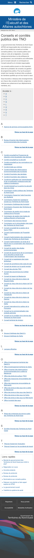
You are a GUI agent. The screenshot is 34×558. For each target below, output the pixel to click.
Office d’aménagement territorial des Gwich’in (16, 363)
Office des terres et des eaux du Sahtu (16, 395)
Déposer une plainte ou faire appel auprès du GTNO (15, 483)
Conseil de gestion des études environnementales (14, 249)
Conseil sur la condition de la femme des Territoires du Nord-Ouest (17, 316)
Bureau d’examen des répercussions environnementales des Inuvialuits (16, 141)
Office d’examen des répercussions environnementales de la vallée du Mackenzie (15, 371)
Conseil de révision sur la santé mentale (17, 266)
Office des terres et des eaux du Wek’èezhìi (18, 398)
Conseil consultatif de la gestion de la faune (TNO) (16, 229)
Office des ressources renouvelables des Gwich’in (17, 380)
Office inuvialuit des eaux (12, 400)
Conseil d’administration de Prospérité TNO (17, 233)
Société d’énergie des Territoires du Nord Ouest (17, 430)
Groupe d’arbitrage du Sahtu (13, 336)
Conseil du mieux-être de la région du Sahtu (16, 303)
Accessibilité (9, 508)
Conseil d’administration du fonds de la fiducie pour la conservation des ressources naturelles (18, 244)
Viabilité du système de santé (13, 490)
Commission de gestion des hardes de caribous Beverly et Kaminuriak (17, 217)
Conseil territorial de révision (13, 320)
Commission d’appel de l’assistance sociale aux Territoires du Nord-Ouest (16, 201)
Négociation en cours (10, 467)
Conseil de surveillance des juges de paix (18, 264)
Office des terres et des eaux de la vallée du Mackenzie (17, 389)
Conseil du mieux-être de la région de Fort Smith (18, 284)
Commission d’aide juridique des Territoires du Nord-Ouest (18, 191)
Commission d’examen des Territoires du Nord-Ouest (17, 208)
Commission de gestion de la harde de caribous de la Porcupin (17, 212)
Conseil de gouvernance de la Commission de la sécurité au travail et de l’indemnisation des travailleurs (18, 255)
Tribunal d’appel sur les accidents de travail (18, 446)
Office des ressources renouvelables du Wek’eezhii (17, 384)
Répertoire (8, 502)
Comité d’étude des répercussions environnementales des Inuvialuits (15, 170)
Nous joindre (25, 502)
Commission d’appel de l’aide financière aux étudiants (17, 196)
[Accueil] (17, 11)
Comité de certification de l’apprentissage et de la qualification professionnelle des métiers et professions (18, 181)
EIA (10, 30)
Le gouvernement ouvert (11, 487)
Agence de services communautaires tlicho (18, 127)
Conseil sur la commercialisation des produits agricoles (16, 312)
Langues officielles (10, 349)
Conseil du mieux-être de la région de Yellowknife (16, 294)
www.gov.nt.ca (4, 30)
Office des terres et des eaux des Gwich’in (18, 392)
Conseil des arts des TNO (12, 269)
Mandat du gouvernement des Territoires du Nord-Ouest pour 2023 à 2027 (16, 462)
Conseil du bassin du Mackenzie (15, 276)
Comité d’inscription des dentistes (15, 174)
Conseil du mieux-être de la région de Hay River (18, 289)
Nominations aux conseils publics (14, 479)
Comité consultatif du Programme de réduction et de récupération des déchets (17, 156)
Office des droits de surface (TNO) (15, 376)
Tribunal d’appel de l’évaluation (14, 444)
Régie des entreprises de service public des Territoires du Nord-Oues (17, 414)
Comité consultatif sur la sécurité (15, 160)
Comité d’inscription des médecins (15, 177)
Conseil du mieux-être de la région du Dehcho (16, 298)
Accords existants (9, 470)
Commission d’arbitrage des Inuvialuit (16, 204)
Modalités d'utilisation (25, 508)
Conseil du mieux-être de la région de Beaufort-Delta (16, 280)
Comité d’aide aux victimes (13, 167)
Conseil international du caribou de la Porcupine (16, 307)
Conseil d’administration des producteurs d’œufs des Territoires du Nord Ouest (17, 238)
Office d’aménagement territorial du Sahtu (18, 367)
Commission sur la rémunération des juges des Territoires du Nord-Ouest (18, 224)
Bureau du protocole (10, 473)
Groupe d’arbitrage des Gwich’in (15, 333)
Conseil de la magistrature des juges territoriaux (16, 260)
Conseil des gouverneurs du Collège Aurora (16, 273)
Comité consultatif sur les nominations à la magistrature (18, 163)
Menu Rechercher (18, 2)
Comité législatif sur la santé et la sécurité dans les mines (18, 187)
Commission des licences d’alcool (15, 221)
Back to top (24, 132)
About (13, 30)
